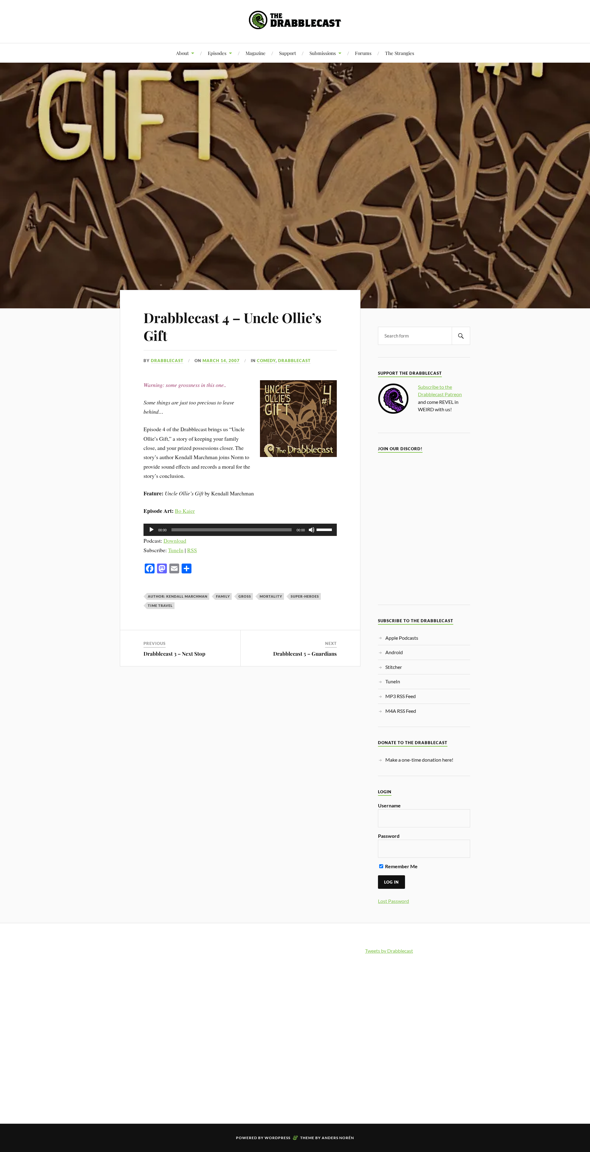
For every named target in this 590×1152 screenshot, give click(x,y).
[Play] (151, 530)
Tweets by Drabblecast (389, 951)
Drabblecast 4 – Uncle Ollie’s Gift (232, 326)
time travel (160, 605)
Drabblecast (167, 360)
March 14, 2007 (221, 360)
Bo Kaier (185, 510)
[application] (240, 530)
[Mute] (312, 530)
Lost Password (393, 901)
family (223, 596)
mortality (271, 596)
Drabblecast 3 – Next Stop (174, 653)
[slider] (325, 529)
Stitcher (393, 667)
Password (388, 836)
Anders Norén (338, 1137)
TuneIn (175, 550)
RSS (192, 550)
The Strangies (399, 53)
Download (174, 540)
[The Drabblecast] (295, 24)
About (182, 53)
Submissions (322, 53)
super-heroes (305, 596)
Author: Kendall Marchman (177, 596)
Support (287, 53)
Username (389, 805)
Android (394, 652)
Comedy (266, 360)
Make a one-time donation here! (419, 760)
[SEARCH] (461, 336)
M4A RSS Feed (400, 711)
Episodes (217, 53)
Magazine (256, 53)
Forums (363, 53)
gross (244, 596)
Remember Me (401, 866)
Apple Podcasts (401, 638)
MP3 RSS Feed (400, 696)
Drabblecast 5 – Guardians (305, 653)
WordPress (277, 1137)
